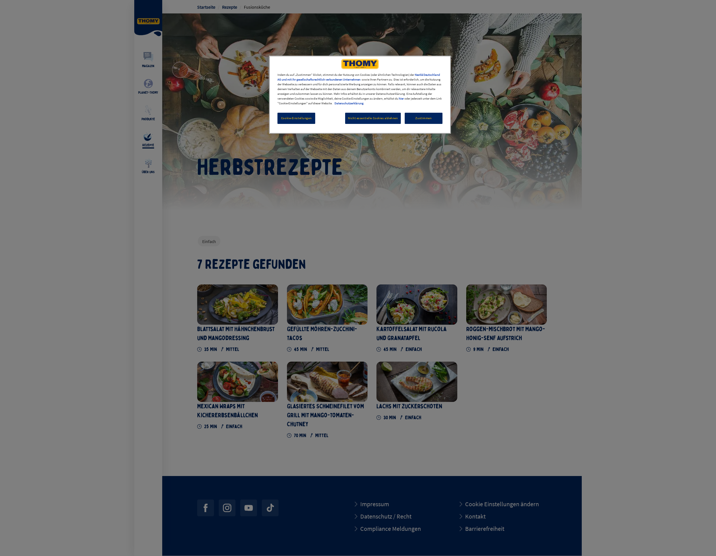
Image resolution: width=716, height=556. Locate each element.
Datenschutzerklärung (349, 103)
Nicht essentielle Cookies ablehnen (373, 118)
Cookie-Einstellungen (296, 118)
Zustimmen (423, 118)
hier (401, 98)
